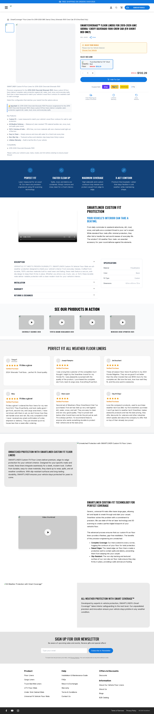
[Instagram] (18, 710)
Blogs (101, 693)
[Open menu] (6, 7)
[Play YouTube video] (47, 532)
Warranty (65, 688)
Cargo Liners (29, 680)
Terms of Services (117, 710)
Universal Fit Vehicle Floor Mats (37, 696)
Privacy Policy (131, 710)
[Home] (8, 20)
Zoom (71, 79)
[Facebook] (6, 710)
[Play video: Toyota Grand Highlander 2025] (61, 322)
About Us (103, 689)
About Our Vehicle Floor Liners (111, 685)
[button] (121, 7)
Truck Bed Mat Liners (32, 684)
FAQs (64, 680)
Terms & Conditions (69, 692)
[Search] (116, 7)
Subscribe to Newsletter (101, 651)
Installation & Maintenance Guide (75, 675)
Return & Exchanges (70, 684)
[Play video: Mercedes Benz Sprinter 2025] (122, 322)
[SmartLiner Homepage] (21, 7)
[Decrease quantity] (83, 73)
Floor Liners (29, 675)
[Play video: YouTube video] (92, 322)
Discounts (103, 675)
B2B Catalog (104, 698)
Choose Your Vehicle (89, 50)
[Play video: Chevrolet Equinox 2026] (31, 322)
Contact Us (66, 696)
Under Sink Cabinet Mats (34, 692)
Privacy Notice (75, 657)
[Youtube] (12, 710)
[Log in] (111, 7)
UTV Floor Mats (30, 688)
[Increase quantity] (93, 73)
